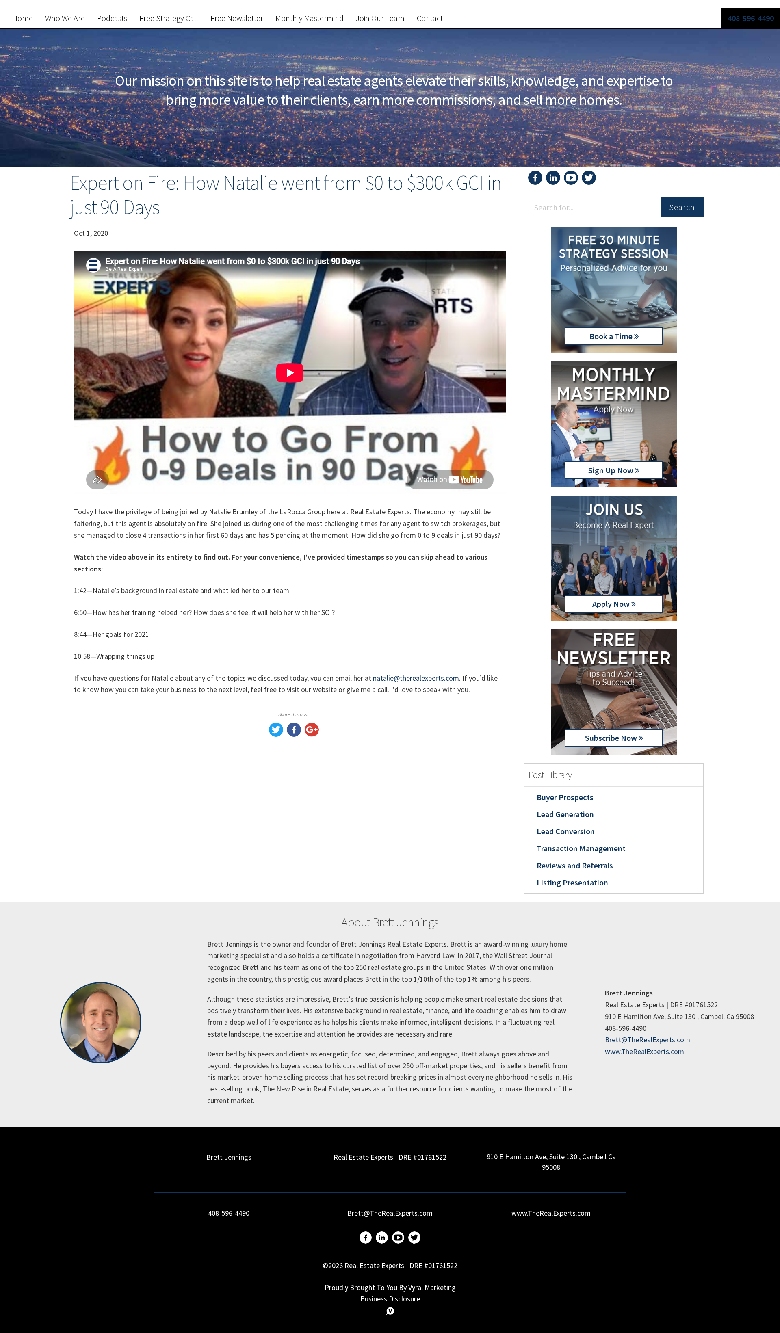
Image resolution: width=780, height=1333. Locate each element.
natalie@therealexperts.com (416, 678)
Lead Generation (565, 814)
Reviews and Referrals (575, 865)
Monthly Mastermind (309, 18)
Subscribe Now (612, 738)
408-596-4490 (751, 18)
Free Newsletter (236, 18)
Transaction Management (581, 848)
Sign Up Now (611, 470)
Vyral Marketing (432, 1287)
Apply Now (611, 604)
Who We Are (65, 18)
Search (682, 207)
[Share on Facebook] (294, 734)
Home (22, 18)
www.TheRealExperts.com (644, 1051)
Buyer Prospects (565, 797)
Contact (430, 18)
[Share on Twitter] (276, 734)
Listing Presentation (572, 882)
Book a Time (611, 336)
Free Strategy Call (168, 18)
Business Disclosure (390, 1298)
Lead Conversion (566, 831)
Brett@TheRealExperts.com (647, 1039)
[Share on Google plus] (312, 734)
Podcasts (112, 18)
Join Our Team (380, 18)
